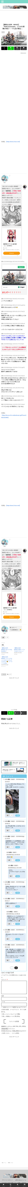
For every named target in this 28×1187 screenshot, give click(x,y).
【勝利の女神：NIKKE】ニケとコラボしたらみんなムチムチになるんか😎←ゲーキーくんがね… (6, 660)
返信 (18, 815)
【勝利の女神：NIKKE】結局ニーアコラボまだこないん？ (19, 649)
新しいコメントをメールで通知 (11, 1014)
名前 (2, 996)
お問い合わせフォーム (20, 1180)
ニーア (10, 674)
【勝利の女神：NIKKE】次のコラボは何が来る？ (6, 649)
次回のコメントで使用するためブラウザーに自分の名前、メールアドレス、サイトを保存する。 (14, 1009)
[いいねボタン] (3, 637)
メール (3, 1001)
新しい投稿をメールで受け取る (11, 1016)
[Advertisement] (14, 17)
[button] (17, 48)
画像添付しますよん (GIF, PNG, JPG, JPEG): (13, 1026)
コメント (4, 979)
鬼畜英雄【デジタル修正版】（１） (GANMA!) (10, 244)
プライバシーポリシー (7, 1180)
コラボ (4, 674)
